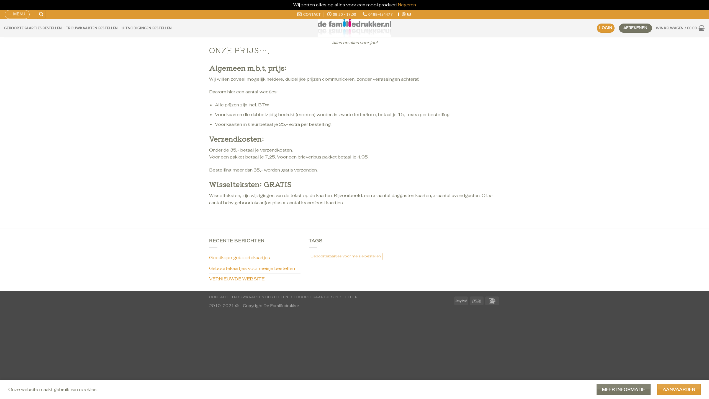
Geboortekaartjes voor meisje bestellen (252, 268)
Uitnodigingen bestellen (147, 28)
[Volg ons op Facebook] (398, 14)
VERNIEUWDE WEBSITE (236, 279)
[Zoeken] (41, 14)
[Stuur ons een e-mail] (409, 14)
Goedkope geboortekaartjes (239, 257)
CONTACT (218, 297)
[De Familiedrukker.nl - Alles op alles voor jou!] (354, 28)
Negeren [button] (407, 5)
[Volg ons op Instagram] (403, 14)
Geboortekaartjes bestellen (33, 28)
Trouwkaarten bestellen (92, 28)
